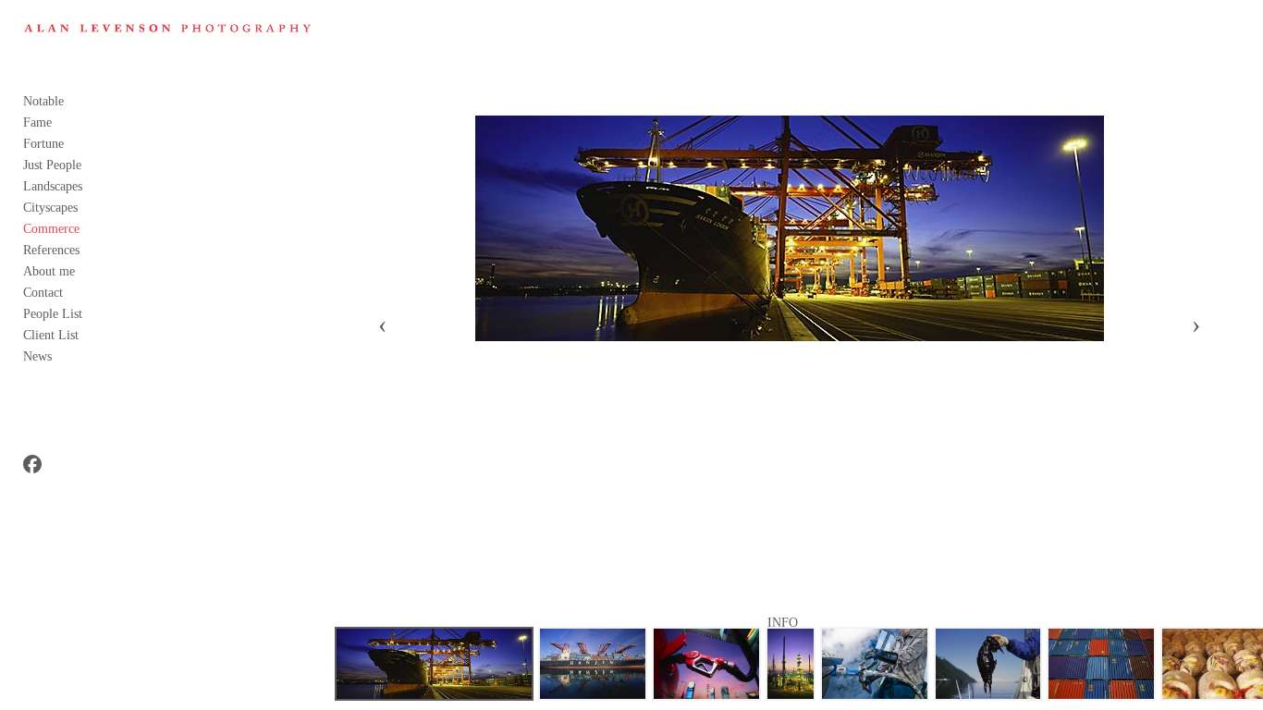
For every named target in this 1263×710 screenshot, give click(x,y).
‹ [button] (382, 324)
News (37, 356)
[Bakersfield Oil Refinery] (790, 664)
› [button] (1196, 324)
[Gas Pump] (706, 664)
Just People (52, 165)
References (51, 250)
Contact (43, 293)
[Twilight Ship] (434, 664)
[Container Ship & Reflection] (592, 664)
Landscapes (52, 186)
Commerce (51, 229)
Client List (51, 335)
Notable (43, 101)
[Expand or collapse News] (64, 356)
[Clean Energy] (874, 664)
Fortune (43, 144)
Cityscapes (50, 207)
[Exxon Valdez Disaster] (988, 664)
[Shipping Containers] (1101, 664)
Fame (37, 122)
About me (49, 271)
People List (52, 314)
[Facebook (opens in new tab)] (32, 464)
